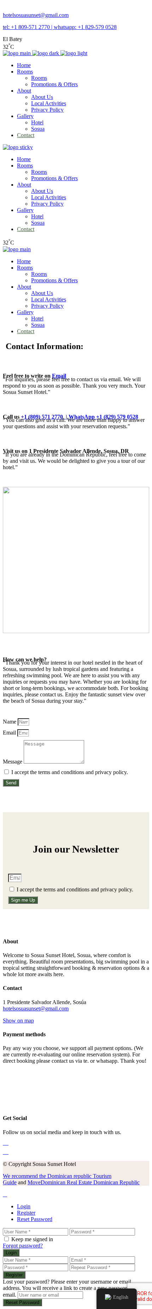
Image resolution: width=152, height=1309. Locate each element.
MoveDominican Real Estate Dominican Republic (84, 1182)
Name (10, 722)
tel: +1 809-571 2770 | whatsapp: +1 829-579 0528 (60, 27)
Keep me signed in (32, 1239)
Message (13, 762)
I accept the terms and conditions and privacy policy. (69, 772)
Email (59, 376)
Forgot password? (23, 1246)
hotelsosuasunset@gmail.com (36, 15)
